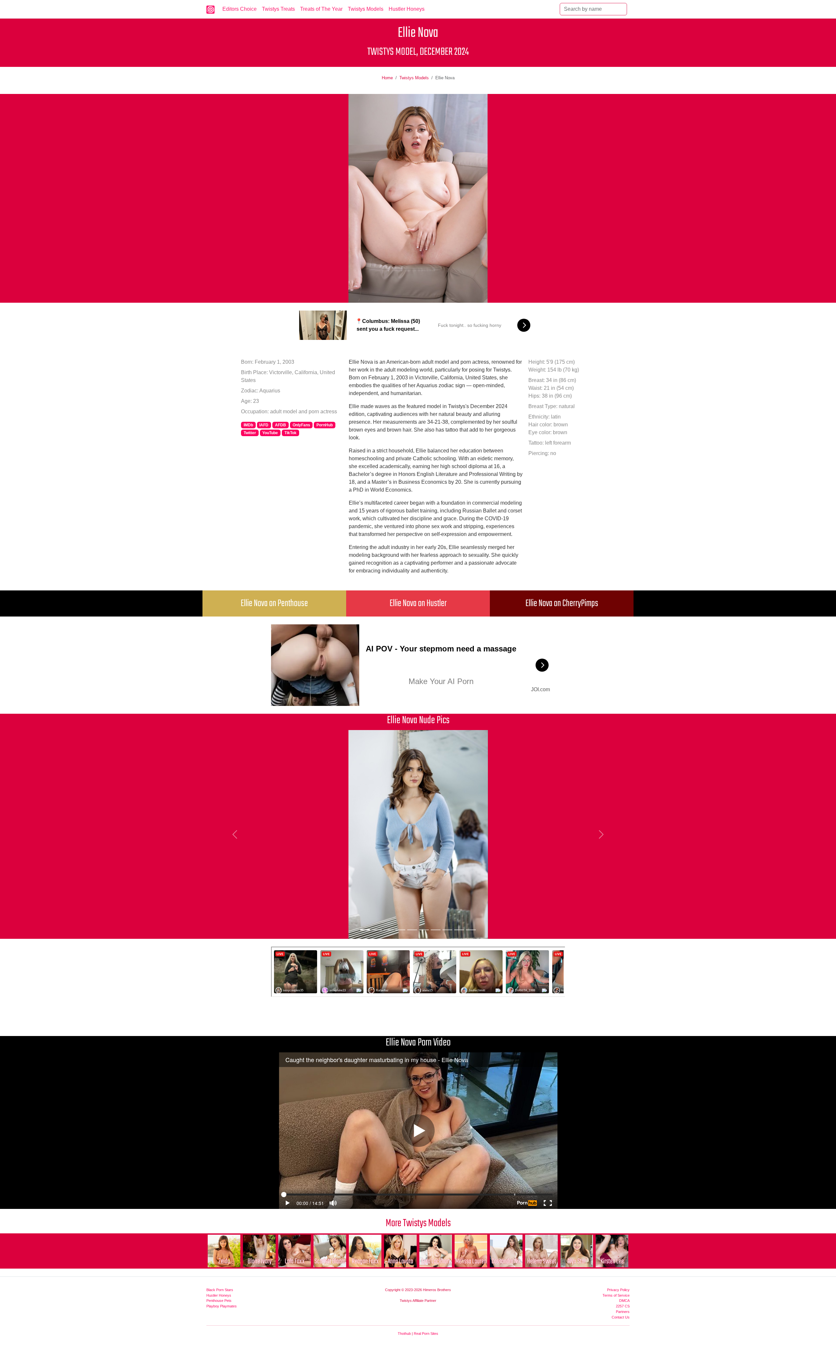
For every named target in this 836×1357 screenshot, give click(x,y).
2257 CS (623, 1306)
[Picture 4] (400, 930)
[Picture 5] (412, 930)
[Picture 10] (471, 930)
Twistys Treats (278, 9)
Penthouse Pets (219, 1301)
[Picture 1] (365, 930)
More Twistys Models (418, 1223)
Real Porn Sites (426, 1333)
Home (387, 77)
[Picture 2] (377, 930)
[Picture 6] (424, 930)
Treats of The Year (321, 9)
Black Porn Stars (219, 1290)
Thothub (404, 1333)
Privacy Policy (618, 1290)
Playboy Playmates (221, 1306)
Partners (623, 1312)
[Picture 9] (459, 930)
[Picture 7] (436, 930)
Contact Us (621, 1317)
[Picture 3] (389, 930)
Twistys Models (365, 9)
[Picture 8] (447, 930)
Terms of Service (616, 1295)
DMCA (624, 1301)
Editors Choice (239, 9)
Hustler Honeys (407, 9)
